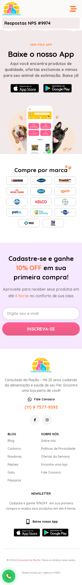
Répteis (13, 464)
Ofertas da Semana (55, 457)
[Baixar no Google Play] (57, 88)
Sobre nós (48, 441)
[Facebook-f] (35, 420)
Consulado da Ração (28, 560)
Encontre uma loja (54, 464)
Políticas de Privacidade (58, 449)
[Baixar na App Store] (24, 88)
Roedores (15, 457)
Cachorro (14, 449)
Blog (11, 441)
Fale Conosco (51, 472)
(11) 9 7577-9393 (41, 407)
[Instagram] (47, 420)
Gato (11, 472)
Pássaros (14, 480)
